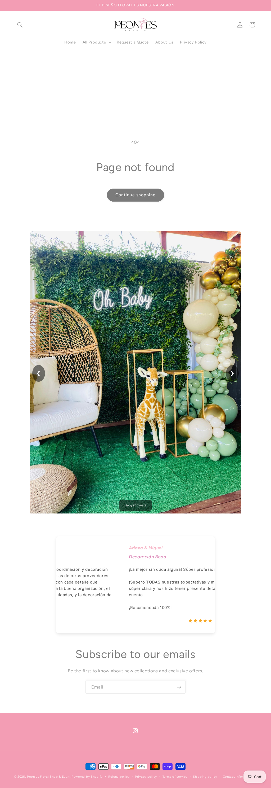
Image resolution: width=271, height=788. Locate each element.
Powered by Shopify (87, 776)
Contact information (238, 776)
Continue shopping (135, 194)
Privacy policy (146, 776)
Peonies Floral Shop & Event (48, 776)
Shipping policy (205, 776)
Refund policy (119, 776)
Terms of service (175, 776)
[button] (20, 25)
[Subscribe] (179, 687)
